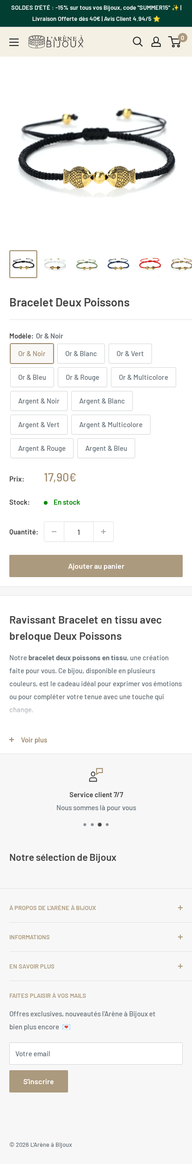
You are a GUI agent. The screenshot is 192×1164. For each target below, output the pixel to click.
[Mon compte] (156, 42)
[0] (175, 41)
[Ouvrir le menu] (14, 42)
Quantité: (23, 531)
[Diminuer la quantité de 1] (54, 531)
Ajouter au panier (96, 565)
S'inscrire (38, 1081)
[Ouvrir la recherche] (138, 42)
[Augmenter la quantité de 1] (103, 531)
